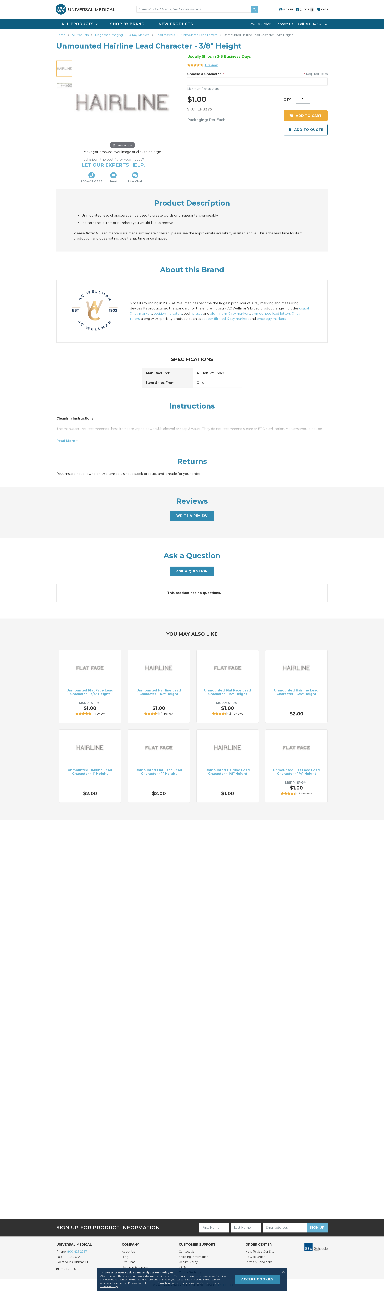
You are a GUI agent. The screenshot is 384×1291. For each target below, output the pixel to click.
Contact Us (284, 24)
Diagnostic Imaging (109, 35)
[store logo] (85, 9)
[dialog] (192, 1279)
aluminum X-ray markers (230, 313)
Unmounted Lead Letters (199, 35)
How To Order (259, 24)
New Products (176, 24)
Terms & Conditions (258, 1262)
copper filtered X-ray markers (225, 319)
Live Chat (128, 1262)
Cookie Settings (109, 1286)
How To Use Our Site (259, 1251)
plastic (197, 313)
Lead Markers (166, 35)
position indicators (168, 313)
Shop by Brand (127, 24)
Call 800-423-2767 (313, 24)
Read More (65, 441)
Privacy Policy (136, 1282)
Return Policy (188, 1262)
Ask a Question (192, 571)
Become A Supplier (135, 1267)
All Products (80, 35)
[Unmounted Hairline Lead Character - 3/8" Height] (64, 68)
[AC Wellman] (99, 311)
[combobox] (197, 9)
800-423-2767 (77, 1251)
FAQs (182, 1267)
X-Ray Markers (139, 35)
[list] (192, 24)
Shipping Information (193, 1257)
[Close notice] (282, 1272)
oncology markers (271, 319)
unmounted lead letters (271, 313)
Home (61, 35)
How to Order (255, 1257)
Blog (125, 1257)
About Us (128, 1251)
